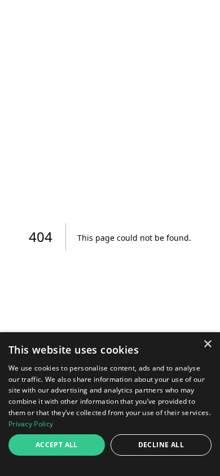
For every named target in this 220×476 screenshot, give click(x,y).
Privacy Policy (30, 424)
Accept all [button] (57, 444)
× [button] (207, 344)
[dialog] (110, 404)
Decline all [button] (161, 444)
